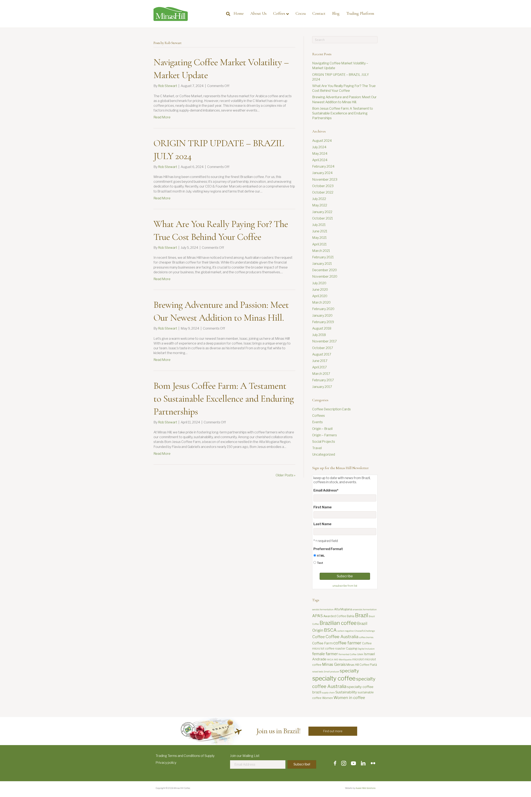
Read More (162, 117)
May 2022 (319, 205)
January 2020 (322, 316)
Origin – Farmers (324, 435)
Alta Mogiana (343, 609)
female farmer (325, 653)
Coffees (279, 13)
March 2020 (321, 302)
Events (317, 422)
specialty (349, 671)
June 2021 (319, 231)
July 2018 (319, 335)
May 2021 (319, 238)
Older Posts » (285, 475)
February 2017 (323, 380)
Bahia (350, 616)
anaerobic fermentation (365, 609)
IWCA (330, 659)
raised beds (317, 671)
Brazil (361, 615)
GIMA (360, 654)
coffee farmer (347, 642)
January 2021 (322, 264)
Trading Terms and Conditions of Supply (185, 756)
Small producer (331, 671)
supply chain (328, 692)
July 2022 (319, 199)
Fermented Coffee (347, 654)
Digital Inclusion (366, 648)
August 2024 (322, 141)
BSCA (330, 630)
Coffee (318, 636)
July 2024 (319, 147)
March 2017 (321, 374)
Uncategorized (323, 454)
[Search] (226, 14)
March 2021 (321, 251)
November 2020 (324, 276)
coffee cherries (366, 637)
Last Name (322, 524)
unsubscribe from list (344, 585)
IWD (336, 659)
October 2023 (323, 186)
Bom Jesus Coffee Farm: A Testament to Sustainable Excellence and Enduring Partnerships (223, 398)
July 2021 (319, 225)
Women (327, 698)
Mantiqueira (345, 659)
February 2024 (323, 166)
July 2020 (319, 283)
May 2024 (320, 154)
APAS (317, 615)
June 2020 (320, 290)
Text (320, 562)
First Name (322, 507)
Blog (336, 13)
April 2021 (319, 244)
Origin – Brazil (322, 429)
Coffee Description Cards (331, 409)
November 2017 (324, 341)
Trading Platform (360, 13)
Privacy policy (166, 763)
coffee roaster (335, 648)
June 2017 (320, 361)
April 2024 (320, 160)
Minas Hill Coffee (357, 664)
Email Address (325, 490)
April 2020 (319, 296)
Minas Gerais (334, 664)
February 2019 (323, 322)
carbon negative (345, 631)
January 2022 (322, 212)
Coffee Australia (341, 636)
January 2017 (322, 387)
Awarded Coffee (334, 616)
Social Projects (323, 442)
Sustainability (346, 692)
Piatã (373, 664)
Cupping (351, 648)
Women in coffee (349, 697)
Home (239, 13)
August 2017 (321, 354)
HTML (321, 555)
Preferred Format (328, 549)
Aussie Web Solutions (365, 788)
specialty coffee (334, 678)
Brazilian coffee (338, 623)
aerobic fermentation (323, 609)
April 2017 (319, 367)
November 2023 (324, 179)
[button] (332, 731)
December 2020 (324, 270)
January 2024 (322, 173)
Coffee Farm (322, 643)
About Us (258, 13)
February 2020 (323, 309)
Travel (317, 448)
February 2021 (323, 257)
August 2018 (321, 328)
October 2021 (322, 218)
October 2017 (322, 348)
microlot (358, 659)
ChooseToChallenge (364, 631)
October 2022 (322, 192)
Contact (318, 13)
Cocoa (301, 13)
